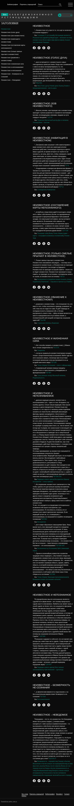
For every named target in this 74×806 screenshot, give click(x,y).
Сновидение (41, 190)
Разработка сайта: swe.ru (9, 801)
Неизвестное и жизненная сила (12, 64)
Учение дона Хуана (56, 86)
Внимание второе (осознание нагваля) (47, 579)
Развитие (40, 120)
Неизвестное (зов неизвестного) (12, 35)
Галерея (66, 794)
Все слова (25, 794)
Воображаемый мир (44, 770)
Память (69, 281)
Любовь (48, 323)
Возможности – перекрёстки (47, 761)
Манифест (59, 794)
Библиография (12, 4)
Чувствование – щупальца (53, 669)
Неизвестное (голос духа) (10, 32)
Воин (51, 233)
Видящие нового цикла (45, 479)
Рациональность (39, 378)
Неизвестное (6, 29)
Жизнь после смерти (52, 766)
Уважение (55, 323)
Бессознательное (43, 699)
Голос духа (45, 86)
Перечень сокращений (28, 4)
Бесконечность (42, 548)
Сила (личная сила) (44, 375)
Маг (38, 86)
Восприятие (41, 522)
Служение (41, 323)
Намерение (51, 190)
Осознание (52, 548)
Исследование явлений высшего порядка (57, 775)
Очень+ (24, 795)
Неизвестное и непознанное (11, 70)
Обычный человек (58, 375)
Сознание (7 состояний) (45, 35)
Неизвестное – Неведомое (10, 80)
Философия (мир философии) (53, 40)
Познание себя (42, 233)
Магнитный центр (51, 120)
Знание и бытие (64, 761)
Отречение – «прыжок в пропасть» (53, 281)
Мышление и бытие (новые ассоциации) (47, 763)
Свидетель (41, 350)
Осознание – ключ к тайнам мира (59, 365)
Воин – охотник (44, 122)
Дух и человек (63, 120)
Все (4, 14)
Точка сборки (42, 365)
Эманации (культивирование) (58, 577)
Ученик (35, 122)
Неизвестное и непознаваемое (12, 67)
